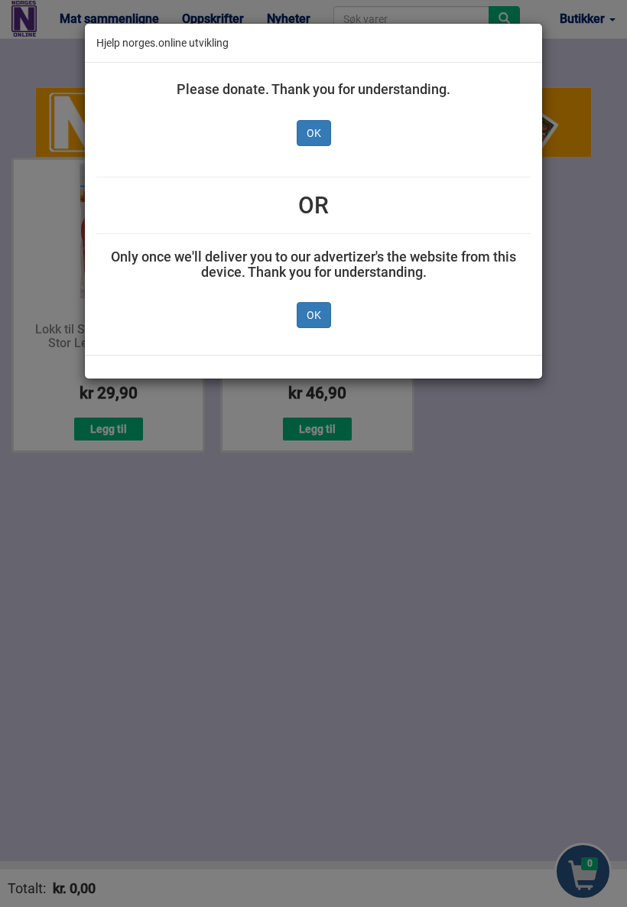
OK (314, 133)
